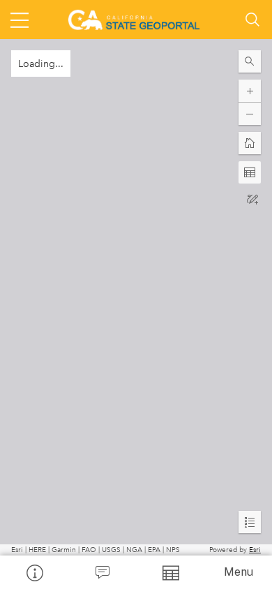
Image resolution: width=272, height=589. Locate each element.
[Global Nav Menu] (19, 19)
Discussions (102, 572)
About (34, 572)
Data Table (170, 572)
